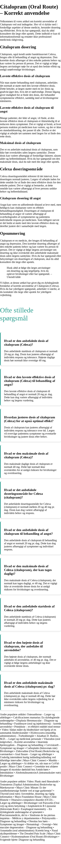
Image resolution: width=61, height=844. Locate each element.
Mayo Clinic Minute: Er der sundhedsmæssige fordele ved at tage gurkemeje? (26, 789)
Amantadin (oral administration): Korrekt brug (24, 830)
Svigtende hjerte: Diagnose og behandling (22, 839)
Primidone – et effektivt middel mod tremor (37, 726)
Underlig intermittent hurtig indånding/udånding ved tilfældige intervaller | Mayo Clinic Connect (28, 759)
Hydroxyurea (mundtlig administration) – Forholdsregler (28, 734)
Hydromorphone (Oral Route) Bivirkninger (34, 836)
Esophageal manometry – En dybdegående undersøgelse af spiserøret (26, 811)
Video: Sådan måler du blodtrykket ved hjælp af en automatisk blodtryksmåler (28, 731)
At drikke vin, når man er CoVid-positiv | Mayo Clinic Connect (29, 765)
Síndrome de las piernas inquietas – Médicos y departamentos (27, 817)
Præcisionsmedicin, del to (13, 815)
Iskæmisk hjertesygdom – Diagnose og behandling (24, 743)
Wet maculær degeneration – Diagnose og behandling (28, 826)
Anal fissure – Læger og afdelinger (33, 754)
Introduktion (6, 772)
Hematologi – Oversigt (38, 824)
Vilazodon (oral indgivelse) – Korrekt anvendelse (30, 740)
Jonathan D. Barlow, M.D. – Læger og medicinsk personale (29, 737)
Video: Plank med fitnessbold (43, 781)
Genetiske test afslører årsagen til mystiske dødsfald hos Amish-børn (29, 768)
